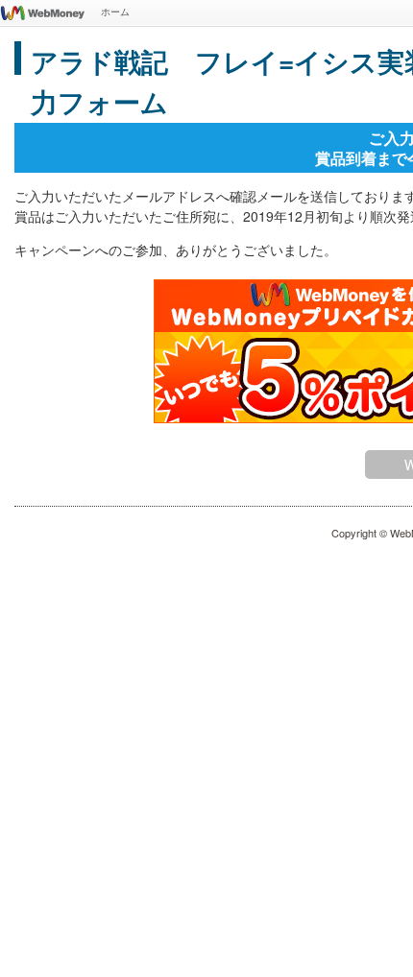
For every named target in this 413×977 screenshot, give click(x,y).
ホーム (115, 11)
